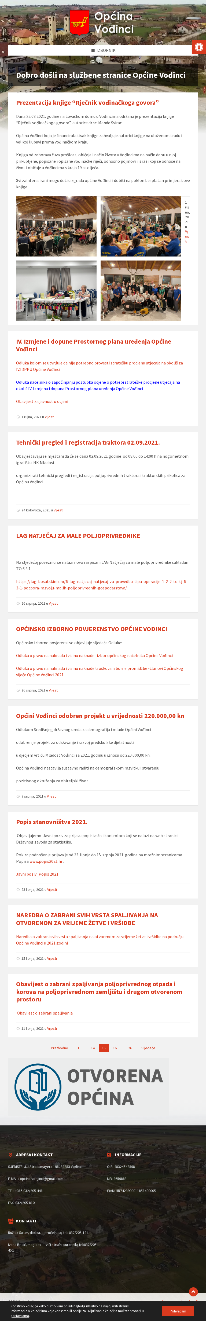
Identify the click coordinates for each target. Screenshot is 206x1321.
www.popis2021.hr (46, 861)
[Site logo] (103, 34)
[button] (199, 47)
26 (130, 1048)
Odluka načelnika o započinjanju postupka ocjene (61, 382)
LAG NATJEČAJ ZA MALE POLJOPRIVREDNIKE (78, 535)
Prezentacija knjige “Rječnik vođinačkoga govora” (87, 102)
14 (93, 1048)
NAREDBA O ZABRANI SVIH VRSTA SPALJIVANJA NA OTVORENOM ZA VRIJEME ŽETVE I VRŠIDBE (87, 919)
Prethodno (59, 1048)
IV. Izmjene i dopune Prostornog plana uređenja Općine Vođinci (93, 345)
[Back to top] (193, 1291)
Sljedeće (148, 1048)
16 (115, 1048)
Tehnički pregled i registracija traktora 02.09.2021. (88, 442)
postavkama (20, 1316)
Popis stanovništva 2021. (51, 822)
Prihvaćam (178, 1311)
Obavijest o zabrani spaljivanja (44, 1013)
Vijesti (187, 236)
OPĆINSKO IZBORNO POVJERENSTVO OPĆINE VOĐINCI (91, 629)
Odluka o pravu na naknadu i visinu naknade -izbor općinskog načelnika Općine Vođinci (94, 655)
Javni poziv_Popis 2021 (37, 874)
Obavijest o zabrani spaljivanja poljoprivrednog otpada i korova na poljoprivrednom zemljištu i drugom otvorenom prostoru (99, 992)
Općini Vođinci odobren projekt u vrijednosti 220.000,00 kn (100, 716)
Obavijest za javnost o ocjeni (42, 401)
